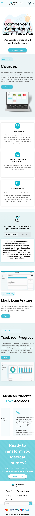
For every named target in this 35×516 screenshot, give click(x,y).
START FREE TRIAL (17, 50)
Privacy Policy (22, 495)
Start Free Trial (17, 476)
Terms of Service (23, 491)
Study (7, 87)
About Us (9, 491)
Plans (6, 316)
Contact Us (10, 500)
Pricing (8, 495)
